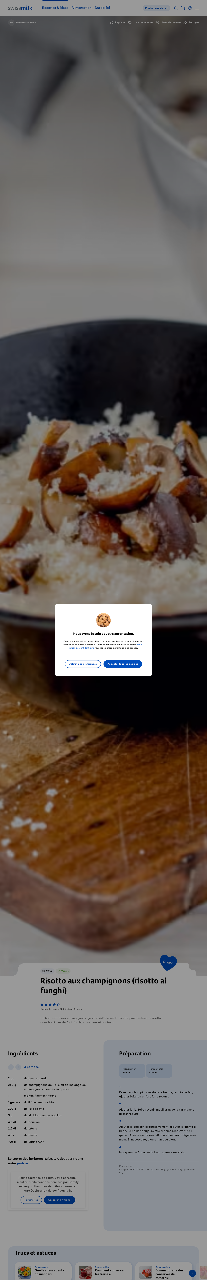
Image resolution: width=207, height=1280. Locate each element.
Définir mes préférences (83, 664)
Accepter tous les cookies (123, 664)
